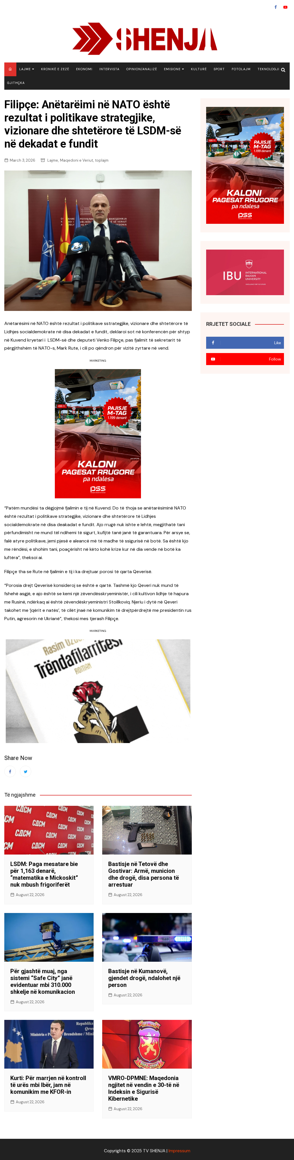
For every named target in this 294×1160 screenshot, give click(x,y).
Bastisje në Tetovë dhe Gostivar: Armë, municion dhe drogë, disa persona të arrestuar (143, 874)
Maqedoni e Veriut (76, 160)
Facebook (275, 7)
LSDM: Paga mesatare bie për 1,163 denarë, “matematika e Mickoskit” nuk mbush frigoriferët (44, 874)
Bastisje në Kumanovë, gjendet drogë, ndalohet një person (144, 978)
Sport (219, 69)
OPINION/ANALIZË (141, 69)
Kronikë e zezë (55, 69)
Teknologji (268, 69)
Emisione (172, 69)
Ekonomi (84, 69)
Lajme (25, 69)
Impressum (179, 1151)
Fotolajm (241, 69)
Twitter (25, 771)
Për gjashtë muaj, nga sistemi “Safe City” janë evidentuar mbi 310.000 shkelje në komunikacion (42, 981)
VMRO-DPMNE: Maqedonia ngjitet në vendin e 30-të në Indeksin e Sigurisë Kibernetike (143, 1088)
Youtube (285, 7)
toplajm (102, 160)
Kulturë (199, 69)
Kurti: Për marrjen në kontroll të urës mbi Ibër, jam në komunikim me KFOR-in (48, 1085)
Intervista (109, 69)
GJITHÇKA (16, 83)
